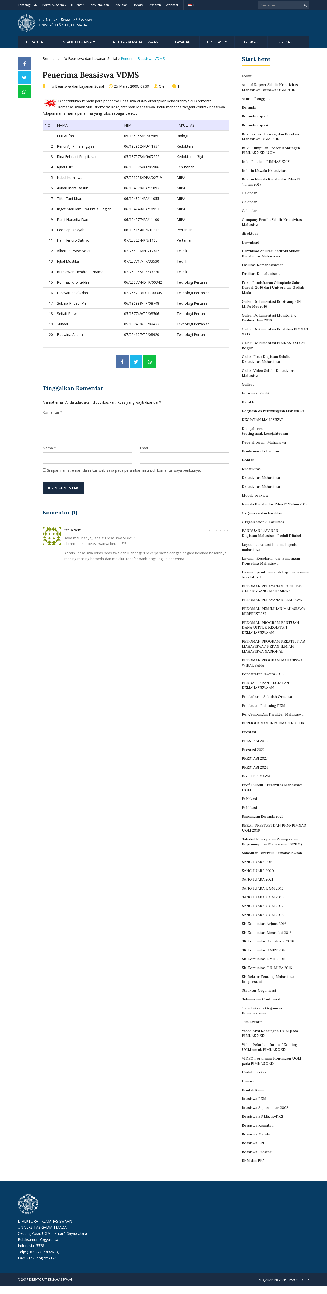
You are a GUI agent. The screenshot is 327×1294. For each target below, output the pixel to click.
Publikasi (284, 42)
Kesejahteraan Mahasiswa (264, 442)
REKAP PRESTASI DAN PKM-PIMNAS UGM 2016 (274, 828)
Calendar (249, 193)
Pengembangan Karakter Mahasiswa (272, 714)
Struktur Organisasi (259, 990)
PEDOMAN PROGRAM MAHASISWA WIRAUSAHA (272, 663)
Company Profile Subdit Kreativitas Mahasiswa (272, 222)
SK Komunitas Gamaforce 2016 (268, 941)
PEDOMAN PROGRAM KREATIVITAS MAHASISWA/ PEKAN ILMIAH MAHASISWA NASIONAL (273, 646)
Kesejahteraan (254, 428)
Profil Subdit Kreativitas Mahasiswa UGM (272, 787)
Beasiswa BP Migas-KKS (262, 1116)
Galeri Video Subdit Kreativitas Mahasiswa (268, 373)
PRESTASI (215, 42)
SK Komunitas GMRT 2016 (264, 950)
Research (154, 5)
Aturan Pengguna (256, 98)
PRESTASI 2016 (255, 741)
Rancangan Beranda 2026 (263, 816)
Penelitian (121, 5)
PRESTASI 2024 (255, 767)
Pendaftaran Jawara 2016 (263, 674)
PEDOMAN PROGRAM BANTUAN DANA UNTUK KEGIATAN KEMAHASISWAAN (270, 627)
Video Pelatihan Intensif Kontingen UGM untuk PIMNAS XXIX (271, 1047)
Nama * (49, 447)
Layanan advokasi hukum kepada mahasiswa (269, 547)
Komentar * (52, 412)
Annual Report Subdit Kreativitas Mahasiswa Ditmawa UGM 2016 (270, 87)
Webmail (172, 5)
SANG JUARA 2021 (257, 879)
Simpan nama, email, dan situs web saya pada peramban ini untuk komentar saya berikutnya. (124, 470)
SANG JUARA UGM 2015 (263, 888)
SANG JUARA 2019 (257, 862)
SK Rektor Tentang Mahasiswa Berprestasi (268, 979)
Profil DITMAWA (256, 776)
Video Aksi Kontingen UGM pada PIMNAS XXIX (270, 1033)
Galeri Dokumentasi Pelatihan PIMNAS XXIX (275, 331)
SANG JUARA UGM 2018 (263, 915)
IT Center (77, 5)
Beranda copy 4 (255, 125)
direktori (250, 233)
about (247, 76)
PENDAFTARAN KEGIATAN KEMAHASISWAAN (265, 685)
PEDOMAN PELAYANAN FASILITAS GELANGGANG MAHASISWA (272, 589)
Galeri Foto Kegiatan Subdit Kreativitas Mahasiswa (266, 359)
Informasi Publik (256, 393)
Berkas (251, 42)
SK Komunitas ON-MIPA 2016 (267, 967)
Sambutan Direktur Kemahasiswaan (272, 853)
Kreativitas (251, 469)
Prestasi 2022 (253, 749)
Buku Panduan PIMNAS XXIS (266, 161)
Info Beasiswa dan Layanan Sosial (89, 58)
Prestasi (249, 732)
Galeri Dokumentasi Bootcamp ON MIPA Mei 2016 (271, 304)
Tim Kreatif (252, 1022)
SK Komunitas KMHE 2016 (264, 959)
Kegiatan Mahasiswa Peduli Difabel (271, 535)
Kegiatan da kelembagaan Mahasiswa (273, 411)
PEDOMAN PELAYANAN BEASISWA (272, 600)
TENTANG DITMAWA (75, 42)
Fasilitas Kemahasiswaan (134, 42)
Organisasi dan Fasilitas (262, 513)
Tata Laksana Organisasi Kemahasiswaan (262, 1010)
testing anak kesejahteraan (265, 433)
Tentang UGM (28, 5)
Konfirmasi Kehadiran (260, 451)
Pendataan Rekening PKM (263, 705)
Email (144, 447)
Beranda (34, 42)
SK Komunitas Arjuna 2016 (264, 923)
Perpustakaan (99, 5)
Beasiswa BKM (254, 1098)
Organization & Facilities (263, 521)
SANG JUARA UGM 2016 (263, 897)
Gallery (248, 384)
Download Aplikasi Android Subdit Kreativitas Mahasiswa (271, 253)
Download (250, 242)
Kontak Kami (253, 1090)
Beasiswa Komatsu (257, 1125)
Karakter (249, 402)
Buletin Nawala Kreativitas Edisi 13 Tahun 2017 (271, 182)
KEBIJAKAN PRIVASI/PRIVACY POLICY (284, 1280)
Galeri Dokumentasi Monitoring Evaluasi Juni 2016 (269, 318)
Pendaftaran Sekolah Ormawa (267, 696)
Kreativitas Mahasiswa (261, 477)
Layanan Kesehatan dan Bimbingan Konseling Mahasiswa (271, 561)
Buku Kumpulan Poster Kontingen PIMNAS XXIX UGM (271, 150)
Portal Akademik (54, 5)
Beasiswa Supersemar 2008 (265, 1107)
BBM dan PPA (253, 1160)
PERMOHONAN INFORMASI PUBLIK (273, 723)
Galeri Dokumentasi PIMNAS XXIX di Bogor (273, 345)
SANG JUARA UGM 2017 (262, 906)
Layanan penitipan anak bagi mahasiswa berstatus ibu (275, 574)
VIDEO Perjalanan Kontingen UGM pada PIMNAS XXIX (271, 1061)
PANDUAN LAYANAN (260, 530)
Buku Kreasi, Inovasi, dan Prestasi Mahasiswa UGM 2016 (270, 136)
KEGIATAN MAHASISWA (263, 419)
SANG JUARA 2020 (258, 870)
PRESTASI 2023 (255, 758)
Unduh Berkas (254, 1072)
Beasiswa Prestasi (257, 1152)
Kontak (248, 460)
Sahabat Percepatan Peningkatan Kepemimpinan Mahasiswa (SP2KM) (272, 841)
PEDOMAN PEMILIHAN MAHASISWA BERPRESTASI (273, 611)
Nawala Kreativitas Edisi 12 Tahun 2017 (274, 504)
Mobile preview (255, 495)
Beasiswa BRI (253, 1143)
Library (138, 5)
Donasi (248, 1081)
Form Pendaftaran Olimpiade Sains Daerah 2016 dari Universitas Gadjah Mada (273, 287)
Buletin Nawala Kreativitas (264, 170)
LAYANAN (183, 42)
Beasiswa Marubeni (258, 1134)
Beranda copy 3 (255, 116)
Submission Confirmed (261, 999)
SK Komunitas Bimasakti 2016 (267, 932)
